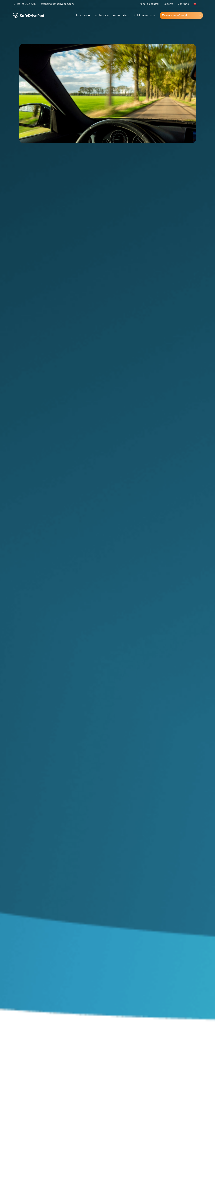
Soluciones (80, 15)
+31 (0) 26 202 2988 (24, 4)
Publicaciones (143, 15)
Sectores (100, 15)
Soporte (168, 4)
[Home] (41, 15)
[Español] (196, 4)
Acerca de (120, 15)
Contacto (183, 4)
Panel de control (149, 4)
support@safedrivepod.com (57, 4)
